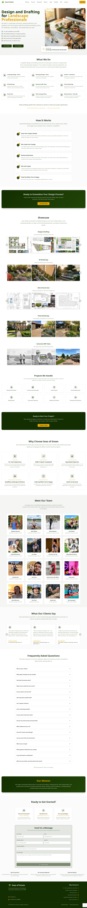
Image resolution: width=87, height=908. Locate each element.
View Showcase (18, 46)
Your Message (20, 852)
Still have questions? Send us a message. (43, 767)
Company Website (20, 846)
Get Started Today (43, 203)
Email (45, 834)
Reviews (56, 2)
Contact (66, 2)
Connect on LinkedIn (15, 899)
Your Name (19, 834)
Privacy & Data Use (74, 904)
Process (33, 2)
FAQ (61, 2)
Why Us (46, 2)
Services (27, 2)
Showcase (39, 2)
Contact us (13, 897)
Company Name (20, 840)
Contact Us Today (43, 425)
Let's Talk (82, 2)
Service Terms (64, 904)
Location (46, 840)
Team (51, 2)
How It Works (7, 46)
